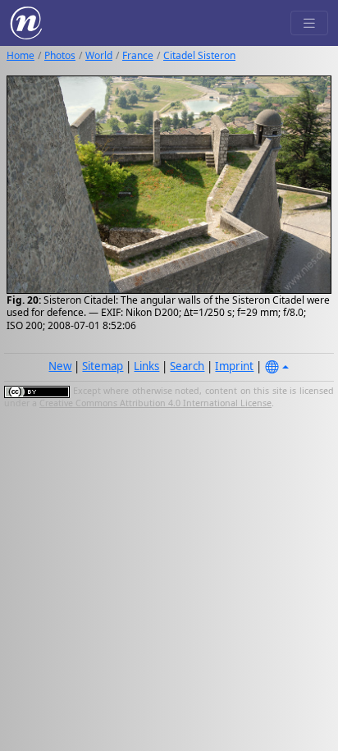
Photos (59, 55)
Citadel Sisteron (199, 55)
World (98, 55)
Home (20, 55)
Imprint (234, 366)
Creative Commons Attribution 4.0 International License (155, 403)
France (137, 55)
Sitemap (102, 366)
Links (146, 366)
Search (187, 366)
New (59, 366)
